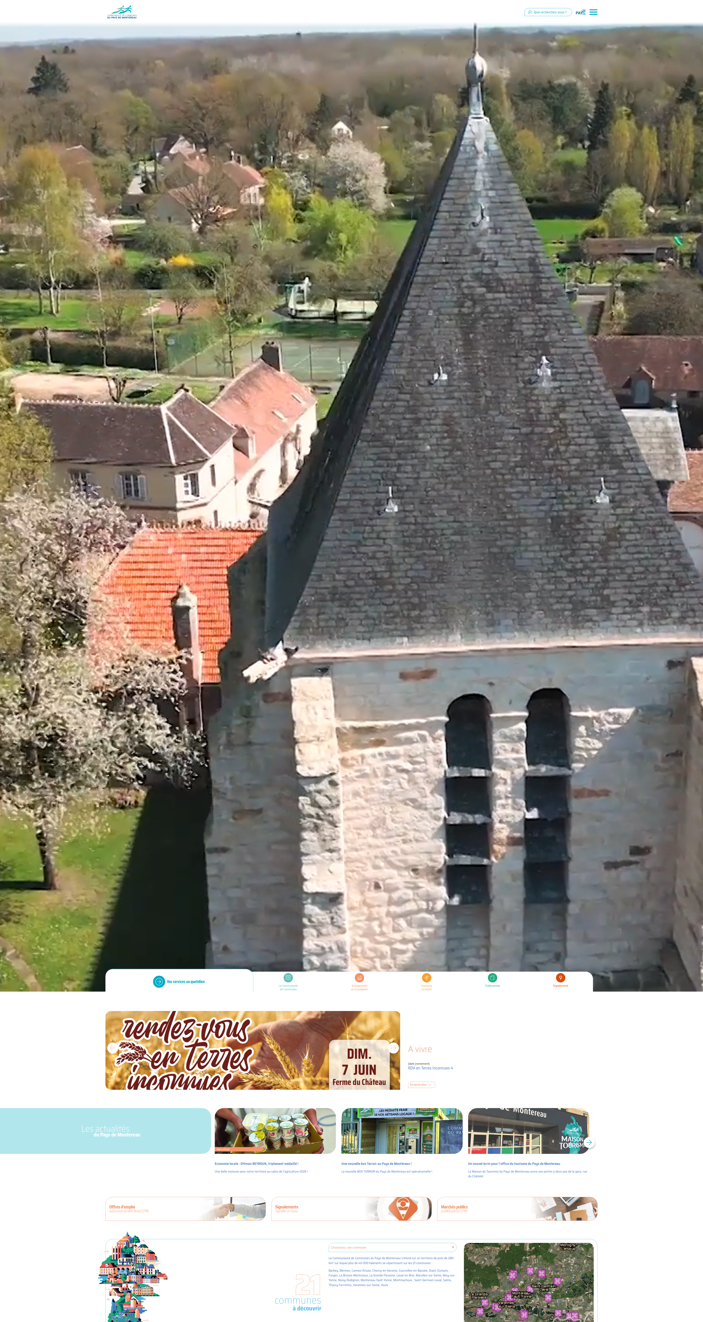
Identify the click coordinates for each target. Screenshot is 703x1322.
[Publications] (492, 977)
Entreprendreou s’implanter (359, 987)
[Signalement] (560, 977)
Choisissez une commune (348, 1247)
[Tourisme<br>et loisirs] (426, 977)
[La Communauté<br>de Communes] (288, 977)
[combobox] (548, 12)
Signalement (560, 985)
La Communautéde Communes (288, 987)
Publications (492, 985)
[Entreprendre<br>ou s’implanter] (359, 977)
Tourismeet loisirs (426, 987)
